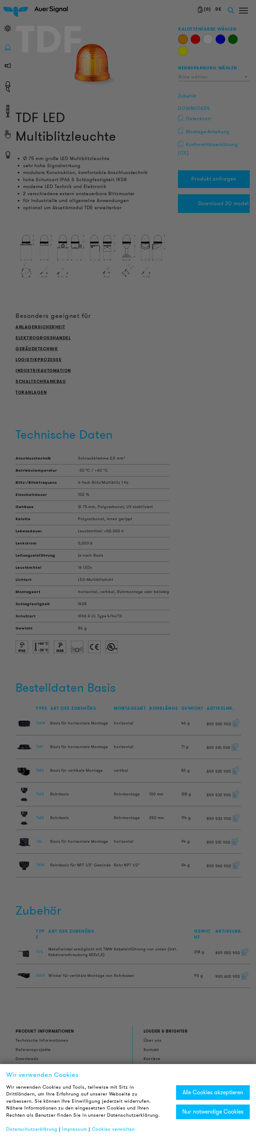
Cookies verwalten (113, 1129)
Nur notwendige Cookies (213, 1112)
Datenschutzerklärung (31, 1129)
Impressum (74, 1129)
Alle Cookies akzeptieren (213, 1092)
